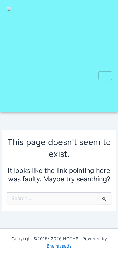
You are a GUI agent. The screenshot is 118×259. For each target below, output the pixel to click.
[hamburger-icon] (105, 75)
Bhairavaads (59, 246)
